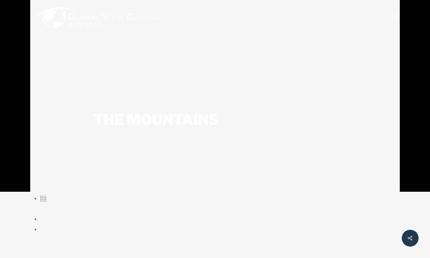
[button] (394, 17)
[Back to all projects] (43, 198)
